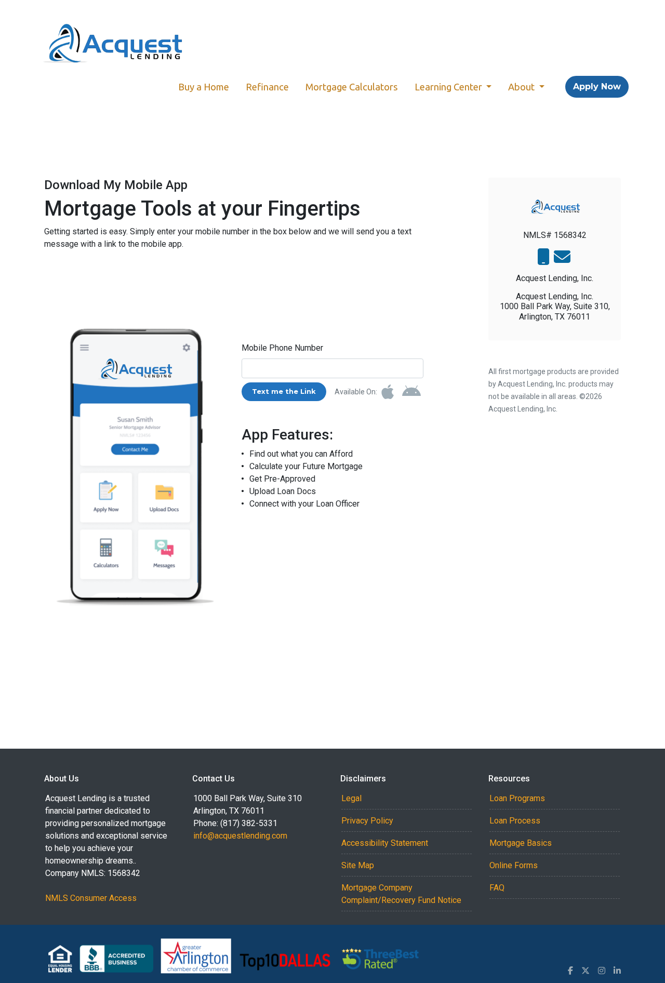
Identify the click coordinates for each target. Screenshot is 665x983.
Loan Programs (517, 798)
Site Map (357, 865)
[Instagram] (601, 970)
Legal (351, 798)
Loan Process (514, 821)
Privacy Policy (367, 821)
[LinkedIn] (617, 970)
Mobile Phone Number (282, 348)
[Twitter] (585, 970)
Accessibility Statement (384, 843)
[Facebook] (570, 970)
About (522, 87)
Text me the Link (284, 391)
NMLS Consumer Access (91, 898)
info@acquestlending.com (240, 836)
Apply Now (597, 86)
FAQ (496, 888)
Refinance (267, 87)
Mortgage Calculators (351, 87)
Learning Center (449, 87)
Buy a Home (203, 87)
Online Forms (513, 865)
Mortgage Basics (520, 843)
